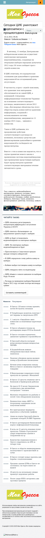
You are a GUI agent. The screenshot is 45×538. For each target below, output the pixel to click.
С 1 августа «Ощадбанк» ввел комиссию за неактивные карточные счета (25, 321)
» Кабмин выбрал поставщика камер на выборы (23, 265)
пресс (33, 193)
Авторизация (31, 2)
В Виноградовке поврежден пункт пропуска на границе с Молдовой (24, 374)
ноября (26, 197)
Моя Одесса (19, 43)
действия (16, 199)
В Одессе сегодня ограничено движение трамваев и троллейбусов (25, 335)
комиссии (12, 191)
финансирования (10, 201)
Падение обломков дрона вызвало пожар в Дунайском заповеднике (25, 359)
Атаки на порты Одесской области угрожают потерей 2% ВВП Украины (25, 417)
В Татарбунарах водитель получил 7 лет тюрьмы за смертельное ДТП (25, 314)
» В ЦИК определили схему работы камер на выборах (21, 259)
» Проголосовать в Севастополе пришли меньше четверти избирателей (20, 252)
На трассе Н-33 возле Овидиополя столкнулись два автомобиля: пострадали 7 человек (24, 388)
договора (19, 197)
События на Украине (19, 39)
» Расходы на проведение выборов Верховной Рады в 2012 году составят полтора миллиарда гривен (22, 283)
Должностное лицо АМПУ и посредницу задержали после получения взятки (23, 403)
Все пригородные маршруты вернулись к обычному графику (23, 411)
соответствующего (12, 195)
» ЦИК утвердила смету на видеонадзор (19, 269)
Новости (7, 39)
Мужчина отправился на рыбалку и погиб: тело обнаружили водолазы (25, 396)
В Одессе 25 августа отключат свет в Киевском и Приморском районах (25, 381)
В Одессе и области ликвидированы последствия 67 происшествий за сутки (25, 450)
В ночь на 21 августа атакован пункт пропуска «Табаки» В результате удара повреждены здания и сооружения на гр (25, 432)
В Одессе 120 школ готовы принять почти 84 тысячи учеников (25, 307)
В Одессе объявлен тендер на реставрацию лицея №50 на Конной (25, 329)
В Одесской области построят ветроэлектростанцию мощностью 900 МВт (24, 343)
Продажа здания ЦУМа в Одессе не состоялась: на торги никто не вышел (25, 465)
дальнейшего (26, 195)
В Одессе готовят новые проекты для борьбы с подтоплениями (25, 458)
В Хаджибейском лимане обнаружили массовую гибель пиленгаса (23, 351)
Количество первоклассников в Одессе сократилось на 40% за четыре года (23, 442)
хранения (18, 193)
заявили (38, 201)
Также (22, 199)
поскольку (30, 201)
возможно (30, 199)
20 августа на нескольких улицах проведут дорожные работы (24, 473)
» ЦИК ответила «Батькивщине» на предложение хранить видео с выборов (19, 232)
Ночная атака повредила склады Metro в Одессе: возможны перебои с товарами (25, 367)
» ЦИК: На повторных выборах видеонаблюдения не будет (16, 246)
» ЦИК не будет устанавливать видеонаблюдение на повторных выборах (20, 239)
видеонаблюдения (24, 191)
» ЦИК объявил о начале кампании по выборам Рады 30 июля (22, 275)
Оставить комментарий (16, 293)
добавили (7, 199)
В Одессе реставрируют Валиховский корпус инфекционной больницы (25, 424)
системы (26, 193)
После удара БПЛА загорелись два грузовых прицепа (24, 479)
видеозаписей (9, 197)
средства (21, 201)
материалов (9, 193)
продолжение (35, 197)
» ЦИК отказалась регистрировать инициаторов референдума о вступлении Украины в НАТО (20, 224)
